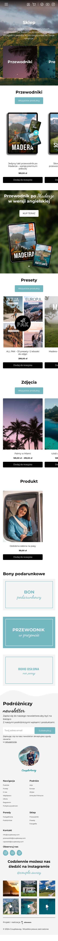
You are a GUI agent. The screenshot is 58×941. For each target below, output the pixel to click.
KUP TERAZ (29, 213)
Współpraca (7, 795)
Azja (31, 785)
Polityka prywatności (10, 806)
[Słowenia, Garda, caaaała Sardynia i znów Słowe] (29, 888)
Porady (5, 789)
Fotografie (33, 824)
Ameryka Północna (36, 795)
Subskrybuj (45, 730)
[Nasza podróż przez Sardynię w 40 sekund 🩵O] (29, 906)
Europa (32, 789)
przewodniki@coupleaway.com (14, 838)
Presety (32, 820)
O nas (5, 792)
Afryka (32, 792)
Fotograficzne (8, 817)
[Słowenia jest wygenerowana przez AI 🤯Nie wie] (11, 906)
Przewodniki (34, 817)
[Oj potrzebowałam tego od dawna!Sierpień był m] (11, 888)
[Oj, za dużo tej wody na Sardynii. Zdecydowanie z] (47, 906)
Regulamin (7, 802)
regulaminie (11, 742)
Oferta (5, 799)
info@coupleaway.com (11, 835)
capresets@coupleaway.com (13, 842)
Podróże (6, 785)
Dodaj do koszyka (22, 464)
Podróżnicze (7, 820)
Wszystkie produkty (29, 100)
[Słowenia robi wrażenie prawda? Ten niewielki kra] (47, 888)
